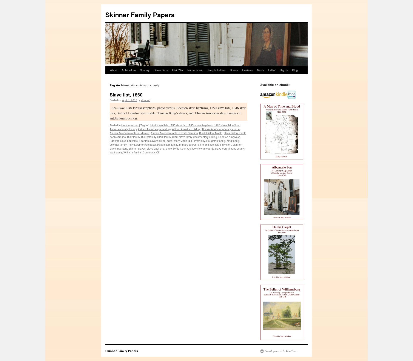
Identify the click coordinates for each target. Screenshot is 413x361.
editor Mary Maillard (178, 140)
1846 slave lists (159, 125)
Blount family (148, 137)
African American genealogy (154, 129)
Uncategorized (130, 125)
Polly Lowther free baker (142, 144)
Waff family (116, 152)
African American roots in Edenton (129, 133)
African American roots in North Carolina (174, 133)
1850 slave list (177, 125)
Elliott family (198, 140)
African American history (186, 129)
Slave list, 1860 (126, 94)
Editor (272, 70)
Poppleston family (167, 144)
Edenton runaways (229, 137)
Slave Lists (161, 70)
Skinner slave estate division (214, 144)
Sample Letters (216, 70)
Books (234, 70)
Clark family (164, 137)
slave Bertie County (177, 148)
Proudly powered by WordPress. (281, 351)
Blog (295, 70)
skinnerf (145, 100)
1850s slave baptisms (200, 125)
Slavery (144, 70)
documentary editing (205, 137)
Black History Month (210, 133)
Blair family (133, 137)
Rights (284, 70)
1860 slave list (222, 125)
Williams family (132, 152)
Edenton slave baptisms (124, 140)
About (113, 70)
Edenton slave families (152, 140)
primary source (188, 144)
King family (233, 140)
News (260, 70)
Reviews (247, 70)
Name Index (194, 70)
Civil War (177, 70)
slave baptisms (155, 148)
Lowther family (118, 144)
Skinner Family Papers (140, 14)
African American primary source (221, 129)
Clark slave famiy (182, 137)
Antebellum (129, 70)
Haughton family (215, 140)
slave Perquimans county (229, 148)
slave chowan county (202, 148)
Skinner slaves (137, 148)
